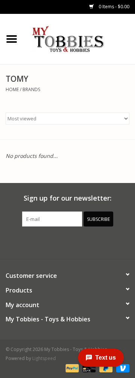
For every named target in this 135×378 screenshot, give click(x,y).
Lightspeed (44, 358)
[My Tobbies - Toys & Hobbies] (79, 38)
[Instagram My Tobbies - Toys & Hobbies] (94, 242)
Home (12, 89)
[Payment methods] (71, 367)
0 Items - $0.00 (113, 6)
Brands (31, 89)
